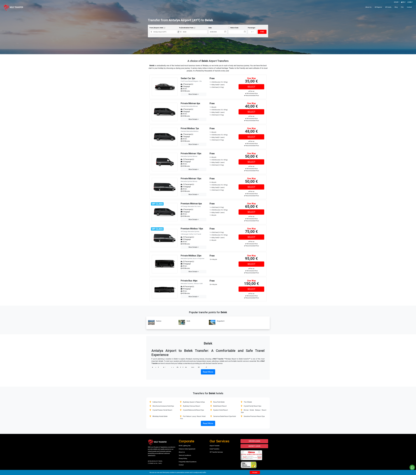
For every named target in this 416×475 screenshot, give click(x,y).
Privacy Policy (183, 458)
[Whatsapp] (412, 467)
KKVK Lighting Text (184, 445)
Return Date (234, 28)
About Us (368, 7)
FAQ (402, 7)
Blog (396, 7)
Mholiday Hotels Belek (160, 416)
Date (210, 28)
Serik (188, 321)
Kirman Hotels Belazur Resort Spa (253, 411)
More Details (193, 94)
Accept (254, 472)
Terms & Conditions (185, 455)
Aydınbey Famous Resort (191, 406)
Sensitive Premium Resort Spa (254, 416)
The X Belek (248, 402)
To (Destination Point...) (187, 28)
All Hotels (388, 7)
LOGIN (409, 2)
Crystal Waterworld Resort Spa (193, 410)
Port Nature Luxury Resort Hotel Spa (193, 417)
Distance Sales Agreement (187, 449)
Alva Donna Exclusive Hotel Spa (163, 406)
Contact (409, 7)
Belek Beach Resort (220, 406)
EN (403, 2)
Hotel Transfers (214, 449)
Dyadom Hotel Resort (220, 410)
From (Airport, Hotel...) (157, 28)
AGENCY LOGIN (254, 446)
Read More (208, 372)
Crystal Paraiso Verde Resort (162, 410)
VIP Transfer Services (216, 452)
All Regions (378, 7)
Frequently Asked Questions (187, 462)
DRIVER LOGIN (254, 441)
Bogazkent (220, 321)
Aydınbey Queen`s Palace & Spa (194, 402)
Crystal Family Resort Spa (252, 406)
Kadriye (158, 321)
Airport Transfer (214, 445)
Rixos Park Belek (219, 402)
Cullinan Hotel (157, 402)
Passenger (251, 28)
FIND (262, 32)
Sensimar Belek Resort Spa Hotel (224, 416)
